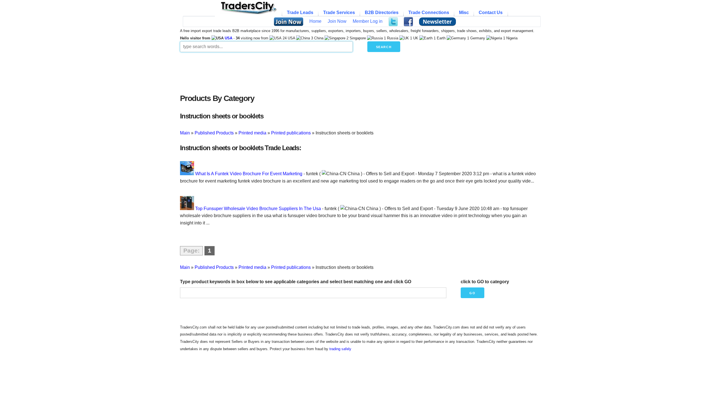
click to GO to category (485, 281)
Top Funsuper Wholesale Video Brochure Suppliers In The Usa (258, 208)
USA (228, 38)
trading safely (340, 349)
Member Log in (367, 21)
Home (315, 21)
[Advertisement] (316, 71)
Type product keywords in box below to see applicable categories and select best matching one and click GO (295, 281)
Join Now (337, 21)
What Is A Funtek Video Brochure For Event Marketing (248, 173)
